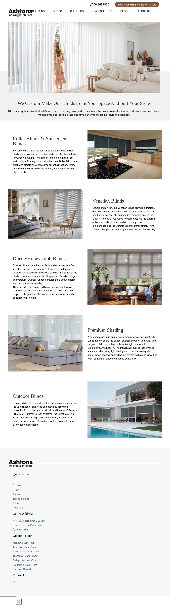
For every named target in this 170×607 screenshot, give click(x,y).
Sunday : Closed (22, 569)
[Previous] (4, 601)
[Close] (19, 602)
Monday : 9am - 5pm (24, 542)
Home (20, 11)
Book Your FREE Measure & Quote (137, 4)
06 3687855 (101, 4)
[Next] (12, 601)
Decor (124, 11)
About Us (144, 11)
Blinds (57, 11)
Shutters (77, 11)
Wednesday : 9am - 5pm (26, 551)
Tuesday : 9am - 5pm (24, 547)
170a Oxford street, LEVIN (30, 520)
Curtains (38, 11)
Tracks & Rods (102, 11)
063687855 (21, 529)
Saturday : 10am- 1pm (25, 564)
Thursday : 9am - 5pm (25, 555)
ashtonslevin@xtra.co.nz (29, 525)
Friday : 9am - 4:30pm (25, 560)
